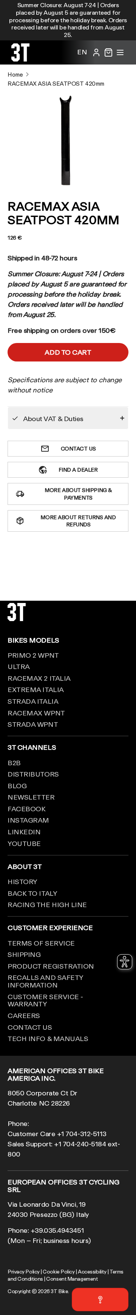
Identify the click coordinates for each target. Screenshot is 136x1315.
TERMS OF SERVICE (41, 943)
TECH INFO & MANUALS (48, 1038)
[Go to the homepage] (20, 59)
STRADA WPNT (33, 724)
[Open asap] (100, 1299)
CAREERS (24, 1015)
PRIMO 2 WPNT (33, 655)
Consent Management (71, 1279)
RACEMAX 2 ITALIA (39, 678)
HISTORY (22, 881)
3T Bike (59, 1291)
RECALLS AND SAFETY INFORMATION (45, 981)
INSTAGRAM (28, 820)
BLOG (17, 785)
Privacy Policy (24, 1272)
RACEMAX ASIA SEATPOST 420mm (56, 83)
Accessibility (92, 1272)
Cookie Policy (58, 1272)
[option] (68, 140)
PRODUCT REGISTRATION (51, 966)
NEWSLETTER (31, 797)
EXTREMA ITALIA (36, 689)
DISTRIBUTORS (33, 774)
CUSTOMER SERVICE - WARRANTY (45, 1000)
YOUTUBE (24, 843)
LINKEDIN (24, 831)
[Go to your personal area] (96, 52)
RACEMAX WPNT (36, 713)
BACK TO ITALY (32, 893)
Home (15, 74)
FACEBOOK (26, 808)
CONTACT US (30, 1027)
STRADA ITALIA (33, 701)
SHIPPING (24, 954)
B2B (14, 762)
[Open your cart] (108, 52)
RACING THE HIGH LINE (47, 904)
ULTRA (19, 666)
